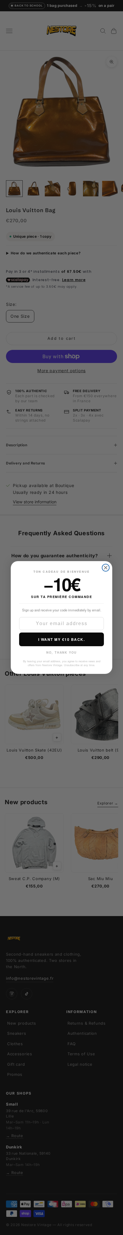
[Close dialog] (105, 567)
